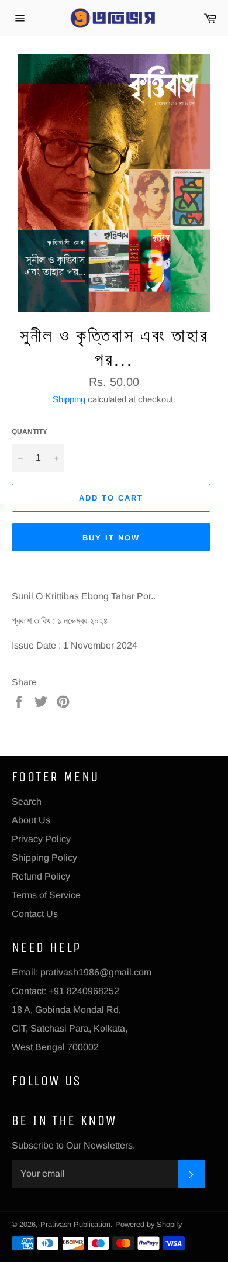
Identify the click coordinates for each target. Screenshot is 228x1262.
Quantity (29, 431)
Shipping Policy (44, 858)
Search (27, 801)
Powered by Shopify (148, 1224)
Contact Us (35, 914)
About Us (31, 820)
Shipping (69, 399)
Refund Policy (41, 876)
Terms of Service (46, 895)
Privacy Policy (41, 839)
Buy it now (111, 537)
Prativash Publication (75, 1224)
